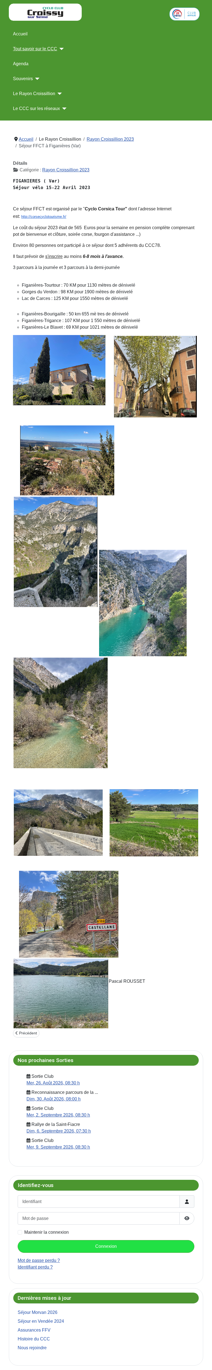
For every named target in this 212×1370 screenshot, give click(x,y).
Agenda (20, 63)
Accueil (20, 34)
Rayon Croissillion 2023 (65, 170)
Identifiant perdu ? (35, 1267)
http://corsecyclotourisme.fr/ (43, 217)
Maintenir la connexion (46, 1232)
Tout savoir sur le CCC (35, 48)
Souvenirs (23, 78)
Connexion (106, 1246)
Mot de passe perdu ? (39, 1260)
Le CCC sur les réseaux (36, 108)
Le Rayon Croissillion (34, 93)
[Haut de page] (202, 1360)
